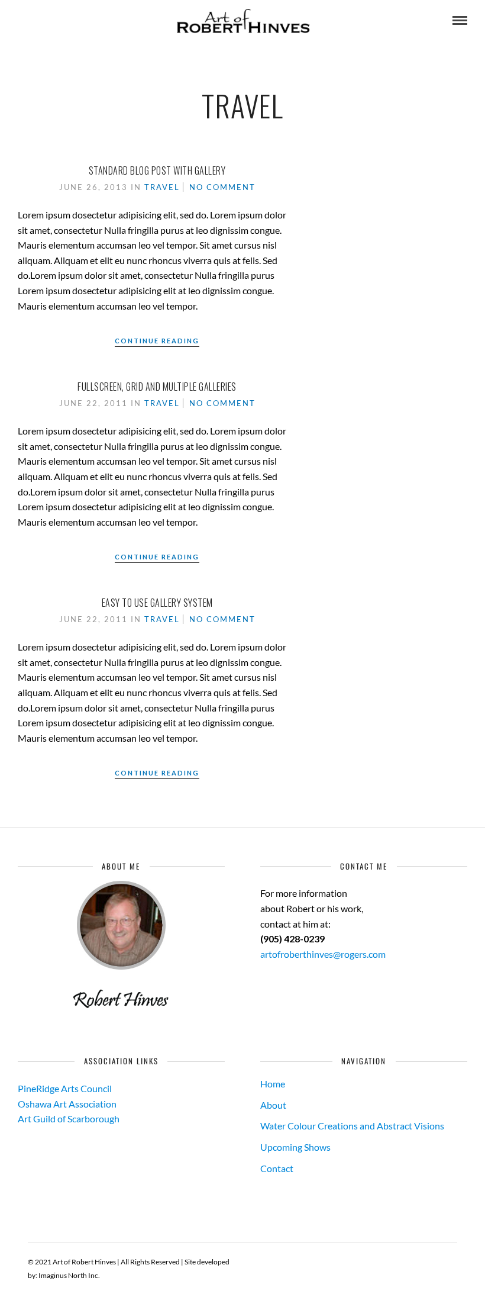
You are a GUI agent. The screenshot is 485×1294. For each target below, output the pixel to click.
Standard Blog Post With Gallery (157, 170)
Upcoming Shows (295, 1147)
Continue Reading (157, 341)
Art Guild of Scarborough (68, 1118)
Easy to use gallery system (157, 603)
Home (272, 1083)
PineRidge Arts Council (65, 1088)
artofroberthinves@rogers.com (323, 954)
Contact (276, 1168)
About (273, 1104)
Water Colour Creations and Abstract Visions (352, 1125)
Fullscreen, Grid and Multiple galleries (157, 386)
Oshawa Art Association (67, 1103)
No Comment (222, 187)
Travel (162, 187)
